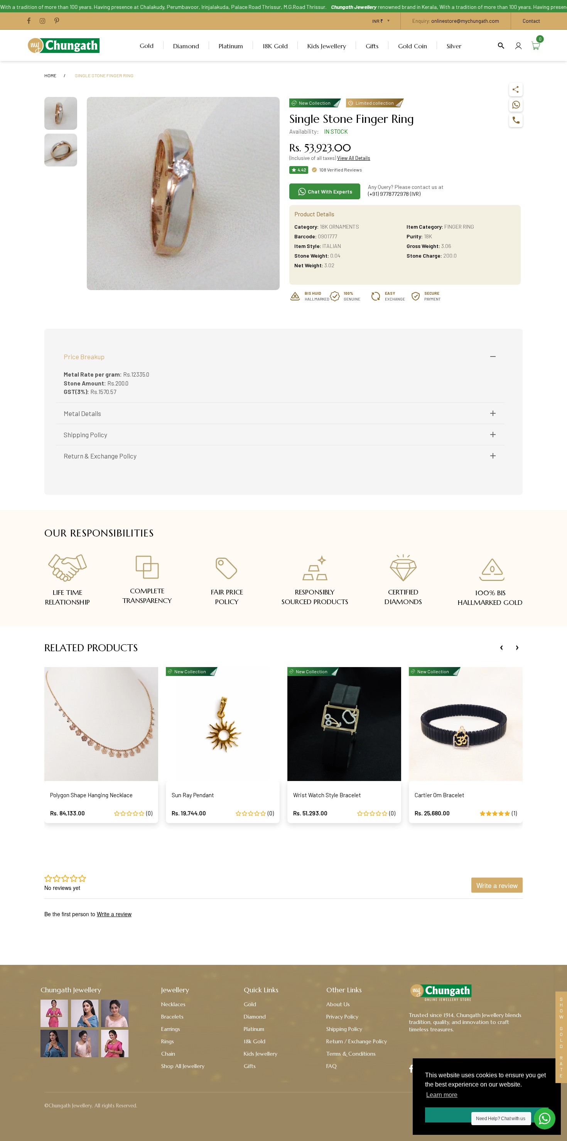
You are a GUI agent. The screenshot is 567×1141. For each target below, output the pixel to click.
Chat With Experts (329, 191)
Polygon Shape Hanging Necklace (91, 794)
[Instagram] (43, 21)
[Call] (516, 120)
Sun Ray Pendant (193, 794)
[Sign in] (518, 45)
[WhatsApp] (516, 105)
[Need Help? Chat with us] (544, 1118)
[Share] (516, 89)
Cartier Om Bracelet (439, 794)
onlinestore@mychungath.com (465, 21)
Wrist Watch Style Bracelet (327, 794)
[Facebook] (29, 21)
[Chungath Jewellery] (65, 44)
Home (50, 75)
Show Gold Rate (561, 1037)
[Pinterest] (56, 21)
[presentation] (501, 648)
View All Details (353, 158)
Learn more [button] (441, 1095)
